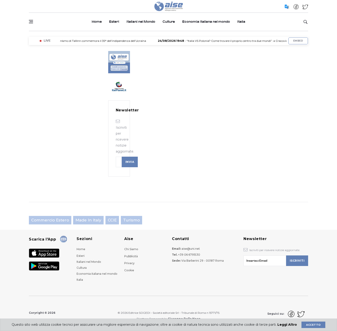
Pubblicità (131, 256)
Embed (298, 40)
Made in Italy (88, 220)
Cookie (129, 270)
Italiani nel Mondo (141, 22)
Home (97, 22)
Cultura (169, 22)
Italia (241, 22)
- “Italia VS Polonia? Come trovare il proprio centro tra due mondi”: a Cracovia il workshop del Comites (234, 40)
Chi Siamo (131, 249)
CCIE (112, 220)
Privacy (129, 263)
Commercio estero (50, 220)
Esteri (114, 22)
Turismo (131, 220)
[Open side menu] (31, 21)
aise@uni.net (191, 248)
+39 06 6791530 (189, 254)
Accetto (313, 324)
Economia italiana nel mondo (206, 22)
